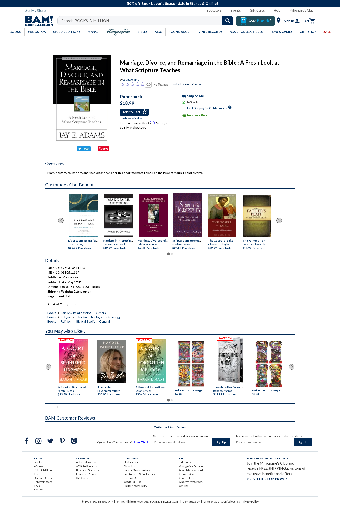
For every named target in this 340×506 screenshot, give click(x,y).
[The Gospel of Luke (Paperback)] (222, 215)
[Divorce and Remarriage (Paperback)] (83, 215)
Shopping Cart (187, 474)
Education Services (88, 474)
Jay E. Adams (131, 79)
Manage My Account (191, 466)
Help (277, 10)
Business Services (87, 470)
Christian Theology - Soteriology (98, 317)
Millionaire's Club (302, 10)
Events (236, 10)
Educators (214, 10)
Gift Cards (257, 10)
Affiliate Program (86, 466)
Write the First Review (186, 84)
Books (51, 313)
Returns (184, 485)
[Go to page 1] (168, 254)
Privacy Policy (250, 501)
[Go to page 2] (172, 254)
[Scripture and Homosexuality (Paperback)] (187, 215)
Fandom (39, 489)
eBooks (38, 466)
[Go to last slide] (61, 220)
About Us (129, 466)
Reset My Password (191, 470)
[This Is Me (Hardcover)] (111, 361)
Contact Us (130, 478)
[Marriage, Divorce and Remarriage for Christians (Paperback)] (153, 215)
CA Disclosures (230, 501)
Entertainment (43, 482)
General (101, 313)
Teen (37, 474)
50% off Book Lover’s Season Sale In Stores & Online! (172, 3)
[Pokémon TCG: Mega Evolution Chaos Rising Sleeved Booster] (190, 364)
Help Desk (185, 462)
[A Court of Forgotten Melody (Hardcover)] (151, 361)
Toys (37, 485)
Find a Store (131, 462)
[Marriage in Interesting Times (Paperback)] (118, 215)
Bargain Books (43, 478)
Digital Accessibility (135, 485)
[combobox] (148, 20)
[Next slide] (279, 220)
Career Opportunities (137, 470)
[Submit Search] (227, 20)
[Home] (38, 21)
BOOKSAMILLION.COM (165, 501)
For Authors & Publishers (139, 474)
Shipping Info (186, 478)
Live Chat (141, 442)
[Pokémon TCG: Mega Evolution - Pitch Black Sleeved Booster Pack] (268, 364)
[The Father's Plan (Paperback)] (257, 216)
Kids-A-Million (43, 470)
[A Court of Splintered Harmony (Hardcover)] (73, 361)
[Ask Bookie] (255, 21)
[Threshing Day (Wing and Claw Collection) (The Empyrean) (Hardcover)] (230, 360)
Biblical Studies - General (93, 321)
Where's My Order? (191, 482)
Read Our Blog (132, 482)
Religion (66, 317)
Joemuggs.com (191, 501)
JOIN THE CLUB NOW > (267, 478)
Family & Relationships (76, 313)
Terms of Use (210, 501)
